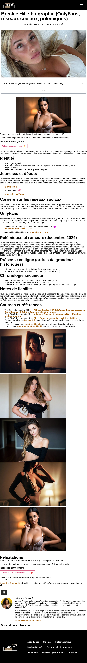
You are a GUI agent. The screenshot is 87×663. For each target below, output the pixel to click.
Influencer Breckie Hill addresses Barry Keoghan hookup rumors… (43, 315)
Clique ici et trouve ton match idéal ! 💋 (17, 573)
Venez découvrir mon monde (28, 620)
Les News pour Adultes (53, 652)
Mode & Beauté (34, 647)
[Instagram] (4, 592)
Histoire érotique (63, 642)
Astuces (73, 652)
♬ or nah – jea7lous (14, 194)
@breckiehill (11, 187)
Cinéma (47, 642)
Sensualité (32, 652)
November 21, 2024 (38, 232)
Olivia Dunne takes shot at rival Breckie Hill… (56, 318)
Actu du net (33, 642)
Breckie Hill (29, 320)
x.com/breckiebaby (32, 324)
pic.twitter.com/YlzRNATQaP (18, 229)
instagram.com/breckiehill (29, 326)
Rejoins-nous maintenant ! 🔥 (14, 146)
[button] (81, 5)
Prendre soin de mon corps (60, 647)
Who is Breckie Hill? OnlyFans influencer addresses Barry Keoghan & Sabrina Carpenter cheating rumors (45, 311)
